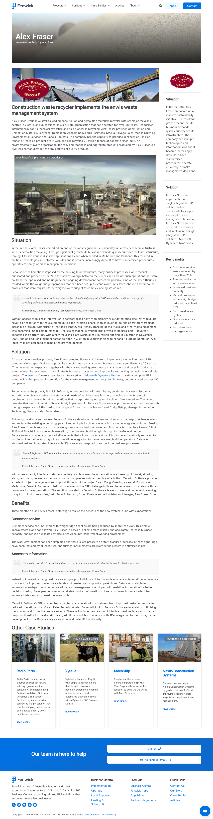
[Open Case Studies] (108, 5)
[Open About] (138, 5)
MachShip (122, 671)
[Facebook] (35, 805)
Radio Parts (26, 671)
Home (19, 42)
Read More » (23, 722)
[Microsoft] (30, 805)
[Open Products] (65, 5)
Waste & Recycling (32, 42)
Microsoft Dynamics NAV (100, 375)
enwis (31, 375)
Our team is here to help (58, 754)
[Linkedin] (19, 805)
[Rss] (14, 805)
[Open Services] (84, 5)
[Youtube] (24, 805)
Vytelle (70, 671)
